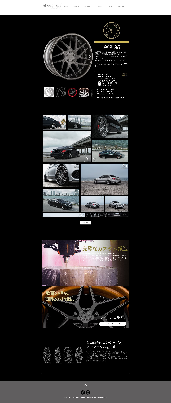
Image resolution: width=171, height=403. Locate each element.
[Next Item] (90, 56)
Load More (85, 222)
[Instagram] (88, 392)
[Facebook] (83, 392)
